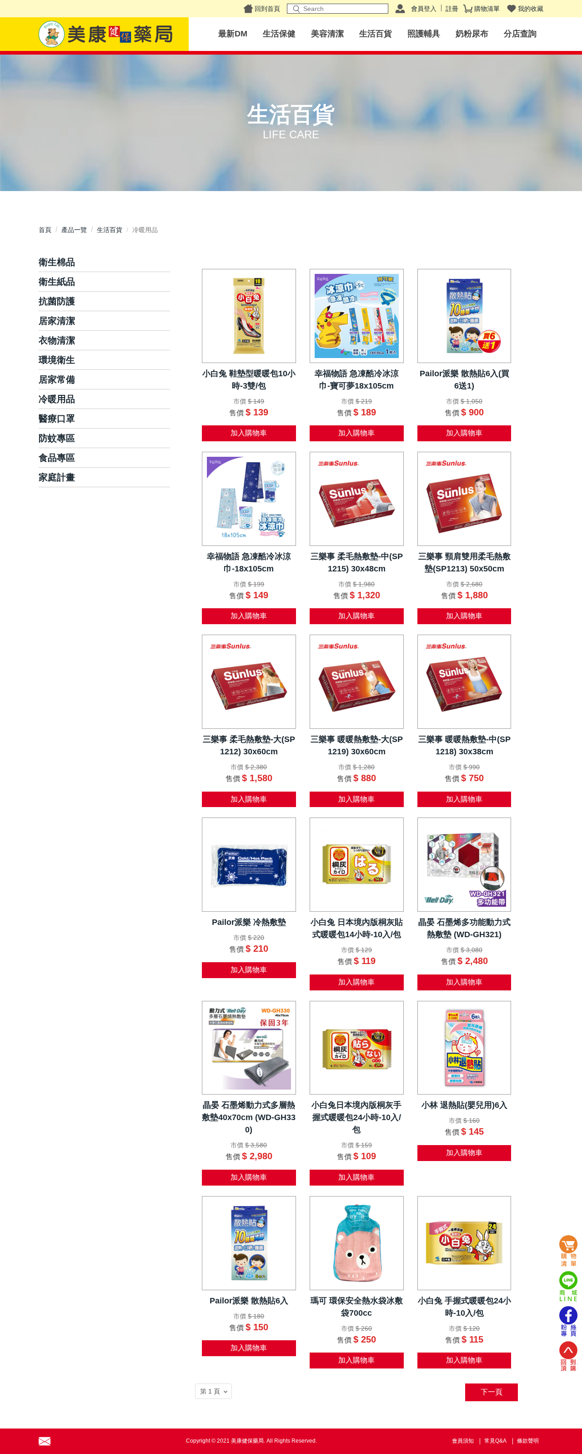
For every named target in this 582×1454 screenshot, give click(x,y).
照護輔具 (423, 33)
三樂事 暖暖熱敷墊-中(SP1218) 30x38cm (464, 745)
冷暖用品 (57, 399)
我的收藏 (530, 8)
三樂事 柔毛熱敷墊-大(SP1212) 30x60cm (249, 745)
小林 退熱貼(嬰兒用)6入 (464, 1105)
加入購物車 (249, 433)
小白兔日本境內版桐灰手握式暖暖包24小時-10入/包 (356, 1117)
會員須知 (463, 1441)
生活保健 (279, 33)
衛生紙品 (57, 282)
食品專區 (57, 458)
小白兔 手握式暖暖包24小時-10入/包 (464, 1307)
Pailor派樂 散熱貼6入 (249, 1300)
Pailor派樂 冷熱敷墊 (249, 922)
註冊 (452, 8)
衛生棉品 (57, 262)
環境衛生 (57, 360)
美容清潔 (327, 33)
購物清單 (487, 8)
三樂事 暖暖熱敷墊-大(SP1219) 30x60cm (357, 745)
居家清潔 (57, 321)
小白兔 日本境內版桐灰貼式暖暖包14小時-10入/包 (357, 928)
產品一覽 (74, 229)
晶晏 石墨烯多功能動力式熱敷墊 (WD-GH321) (464, 928)
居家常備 (57, 379)
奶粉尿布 (472, 33)
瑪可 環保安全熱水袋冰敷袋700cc (357, 1307)
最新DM (232, 33)
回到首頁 (267, 8)
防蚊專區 (57, 438)
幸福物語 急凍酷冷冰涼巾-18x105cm (249, 562)
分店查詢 (520, 33)
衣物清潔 (57, 340)
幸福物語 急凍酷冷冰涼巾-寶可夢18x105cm (357, 379)
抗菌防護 (57, 301)
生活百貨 (375, 33)
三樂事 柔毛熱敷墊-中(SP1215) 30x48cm (357, 562)
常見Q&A (495, 1441)
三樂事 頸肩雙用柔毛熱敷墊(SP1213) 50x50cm (464, 562)
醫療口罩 (57, 419)
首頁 (45, 229)
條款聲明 (528, 1441)
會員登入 (423, 8)
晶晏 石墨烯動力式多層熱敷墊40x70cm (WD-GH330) (249, 1117)
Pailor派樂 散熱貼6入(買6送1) (464, 379)
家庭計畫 (57, 477)
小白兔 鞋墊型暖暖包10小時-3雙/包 (249, 379)
